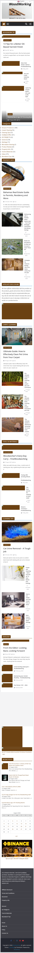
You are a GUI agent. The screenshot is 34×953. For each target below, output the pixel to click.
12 (17, 823)
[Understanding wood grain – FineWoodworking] (7, 669)
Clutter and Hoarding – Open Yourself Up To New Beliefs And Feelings (28, 575)
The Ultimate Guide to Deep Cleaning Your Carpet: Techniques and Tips (27, 403)
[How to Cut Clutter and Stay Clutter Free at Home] (13, 602)
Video (3, 154)
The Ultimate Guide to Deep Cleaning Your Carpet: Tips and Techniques (27, 380)
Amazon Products (7, 128)
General (5, 114)
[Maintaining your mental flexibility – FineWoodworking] (7, 678)
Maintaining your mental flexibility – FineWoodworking (22, 677)
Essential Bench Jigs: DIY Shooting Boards (16, 117)
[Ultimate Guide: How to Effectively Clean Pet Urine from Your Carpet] (17, 336)
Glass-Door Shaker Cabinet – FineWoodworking (26, 64)
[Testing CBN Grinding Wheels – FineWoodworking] (11, 479)
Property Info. (6, 149)
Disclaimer (5, 897)
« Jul (16, 836)
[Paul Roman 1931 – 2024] (7, 686)
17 (8, 826)
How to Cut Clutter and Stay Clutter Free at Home (28, 599)
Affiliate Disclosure (7, 890)
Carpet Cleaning (7, 130)
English (21, 1)
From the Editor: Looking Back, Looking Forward (14, 649)
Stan (13, 50)
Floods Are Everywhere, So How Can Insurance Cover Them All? (27, 245)
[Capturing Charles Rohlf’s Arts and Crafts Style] (13, 94)
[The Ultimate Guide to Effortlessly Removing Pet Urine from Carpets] (12, 427)
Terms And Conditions (8, 893)
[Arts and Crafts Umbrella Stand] (12, 78)
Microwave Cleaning (8, 144)
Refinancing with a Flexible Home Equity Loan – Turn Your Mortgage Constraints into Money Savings (27, 222)
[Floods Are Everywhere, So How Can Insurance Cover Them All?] (12, 248)
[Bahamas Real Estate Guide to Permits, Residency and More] (17, 174)
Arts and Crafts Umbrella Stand (26, 76)
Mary (15, 555)
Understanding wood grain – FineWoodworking (22, 667)
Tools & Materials (7, 152)
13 (21, 823)
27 (21, 829)
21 (25, 826)
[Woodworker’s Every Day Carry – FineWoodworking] (17, 447)
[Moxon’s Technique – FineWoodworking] (11, 510)
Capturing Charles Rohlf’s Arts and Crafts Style (28, 92)
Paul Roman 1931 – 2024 (20, 685)
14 (25, 823)
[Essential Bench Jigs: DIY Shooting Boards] (17, 106)
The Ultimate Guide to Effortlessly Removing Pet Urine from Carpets (28, 425)
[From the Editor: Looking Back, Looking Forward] (17, 641)
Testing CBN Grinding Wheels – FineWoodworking (26, 477)
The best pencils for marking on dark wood (28, 493)
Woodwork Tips (7, 40)
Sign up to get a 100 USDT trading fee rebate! (17, 858)
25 (12, 829)
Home (3, 922)
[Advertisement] (17, 709)
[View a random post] (30, 24)
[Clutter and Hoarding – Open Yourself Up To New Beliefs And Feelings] (13, 578)
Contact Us (5, 933)
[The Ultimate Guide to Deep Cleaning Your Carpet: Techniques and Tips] (12, 405)
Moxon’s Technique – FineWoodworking (26, 508)
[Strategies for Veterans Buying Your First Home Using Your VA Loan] (12, 269)
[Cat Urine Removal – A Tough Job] (17, 532)
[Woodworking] (4, 24)
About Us (4, 926)
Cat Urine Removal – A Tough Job (16, 550)
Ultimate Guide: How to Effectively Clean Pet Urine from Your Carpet (15, 354)
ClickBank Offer (6, 135)
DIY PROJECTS (6, 137)
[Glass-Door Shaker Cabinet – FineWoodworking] (11, 66)
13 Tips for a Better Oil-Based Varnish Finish (14, 45)
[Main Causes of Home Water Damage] (13, 621)
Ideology (4, 142)
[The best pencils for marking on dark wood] (13, 495)
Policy (3, 929)
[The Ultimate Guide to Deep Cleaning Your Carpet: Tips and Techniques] (12, 382)
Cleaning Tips (6, 132)
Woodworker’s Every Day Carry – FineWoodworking (15, 457)
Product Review (6, 147)
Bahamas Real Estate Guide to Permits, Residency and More (16, 195)
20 (21, 826)
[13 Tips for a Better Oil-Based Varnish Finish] (17, 36)
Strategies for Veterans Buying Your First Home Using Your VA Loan (27, 266)
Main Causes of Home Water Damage (28, 619)
